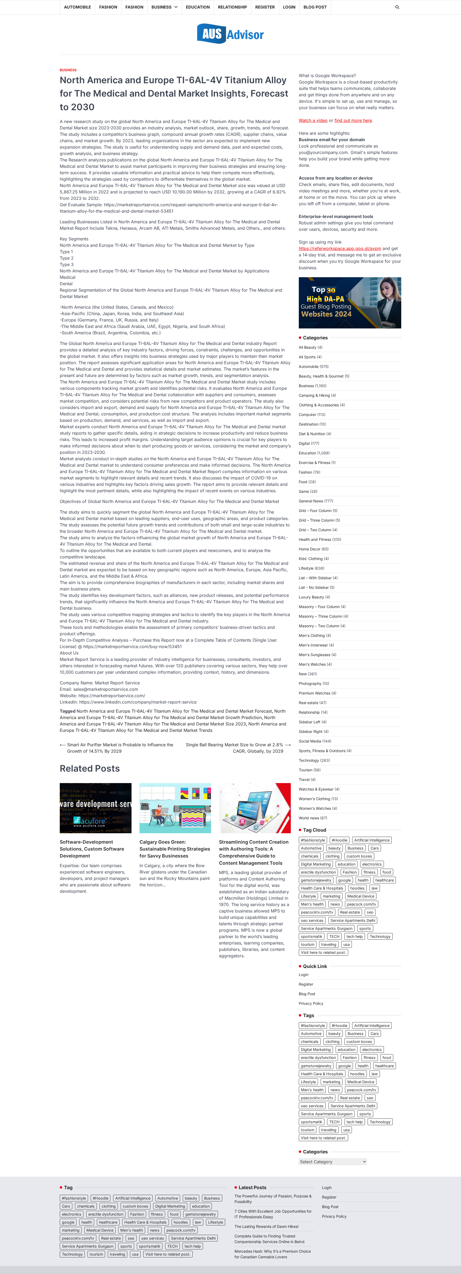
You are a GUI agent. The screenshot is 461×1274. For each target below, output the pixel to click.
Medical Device (360, 896)
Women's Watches (315, 808)
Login (289, 7)
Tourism (305, 770)
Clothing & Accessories (319, 405)
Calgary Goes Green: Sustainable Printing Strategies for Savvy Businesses (175, 849)
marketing (331, 896)
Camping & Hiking (314, 395)
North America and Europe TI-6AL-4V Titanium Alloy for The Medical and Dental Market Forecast (174, 711)
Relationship (232, 7)
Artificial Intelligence (372, 840)
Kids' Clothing (311, 558)
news (335, 904)
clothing (332, 856)
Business (162, 7)
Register (265, 7)
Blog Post (315, 7)
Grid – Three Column (316, 520)
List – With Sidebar (315, 578)
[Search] (397, 7)
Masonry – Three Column (320, 616)
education (346, 864)
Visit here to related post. (323, 952)
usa (346, 944)
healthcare (384, 880)
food (387, 872)
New (303, 674)
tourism (307, 944)
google (344, 880)
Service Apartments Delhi (353, 920)
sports (365, 928)
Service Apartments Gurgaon (326, 928)
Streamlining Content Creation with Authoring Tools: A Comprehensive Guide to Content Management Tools (254, 852)
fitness (370, 872)
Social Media (310, 741)
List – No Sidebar (314, 587)
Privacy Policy (311, 1003)
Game (304, 491)
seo (370, 912)
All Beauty (307, 347)
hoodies (357, 888)
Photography (310, 683)
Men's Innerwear (313, 645)
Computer (307, 414)
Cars (375, 848)
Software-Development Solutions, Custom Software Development (92, 849)
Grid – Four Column (315, 510)
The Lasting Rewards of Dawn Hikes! (267, 1226)
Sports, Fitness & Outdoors (322, 750)
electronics (372, 864)
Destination (308, 424)
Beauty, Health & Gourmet (321, 376)
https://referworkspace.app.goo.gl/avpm (340, 248)
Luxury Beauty (311, 597)
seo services (312, 920)
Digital (304, 443)
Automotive (311, 848)
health (363, 880)
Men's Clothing (312, 635)
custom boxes (359, 856)
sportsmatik (311, 936)
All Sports (307, 357)
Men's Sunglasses (314, 654)
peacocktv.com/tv (317, 912)
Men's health (312, 904)
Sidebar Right (311, 731)
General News (311, 501)
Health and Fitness (315, 539)
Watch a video (313, 120)
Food (303, 481)
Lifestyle (306, 568)
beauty (334, 848)
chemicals (310, 856)
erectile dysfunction (318, 872)
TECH (334, 936)
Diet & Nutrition (312, 433)
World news (309, 818)
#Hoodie (339, 840)
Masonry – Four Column (319, 606)
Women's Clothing (314, 798)
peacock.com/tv (361, 904)
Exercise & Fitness (314, 462)
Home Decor (309, 549)
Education (198, 7)
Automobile (77, 7)
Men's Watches (312, 664)
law (375, 888)
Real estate (308, 702)
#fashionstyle (313, 840)
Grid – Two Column (315, 529)
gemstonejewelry (316, 880)
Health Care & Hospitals (322, 888)
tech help (355, 936)
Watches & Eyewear (316, 789)
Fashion (108, 7)
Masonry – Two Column (319, 626)
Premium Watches (314, 693)
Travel (304, 779)
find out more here (353, 120)
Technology (309, 760)
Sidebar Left (309, 722)
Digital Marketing (316, 864)
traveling (328, 944)
